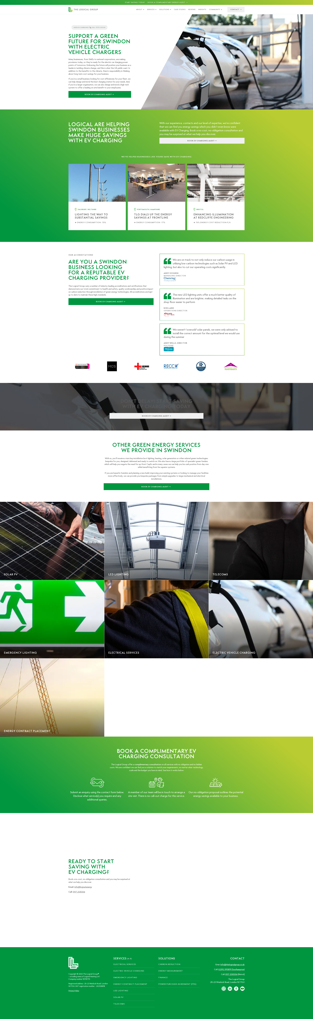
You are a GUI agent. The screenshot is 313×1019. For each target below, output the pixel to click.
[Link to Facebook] (77, 899)
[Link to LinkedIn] (70, 899)
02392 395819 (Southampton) (231, 969)
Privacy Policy (73, 990)
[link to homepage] (83, 9)
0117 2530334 (79, 891)
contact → (236, 9)
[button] (140, 9)
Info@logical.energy (83, 887)
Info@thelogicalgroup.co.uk (232, 964)
